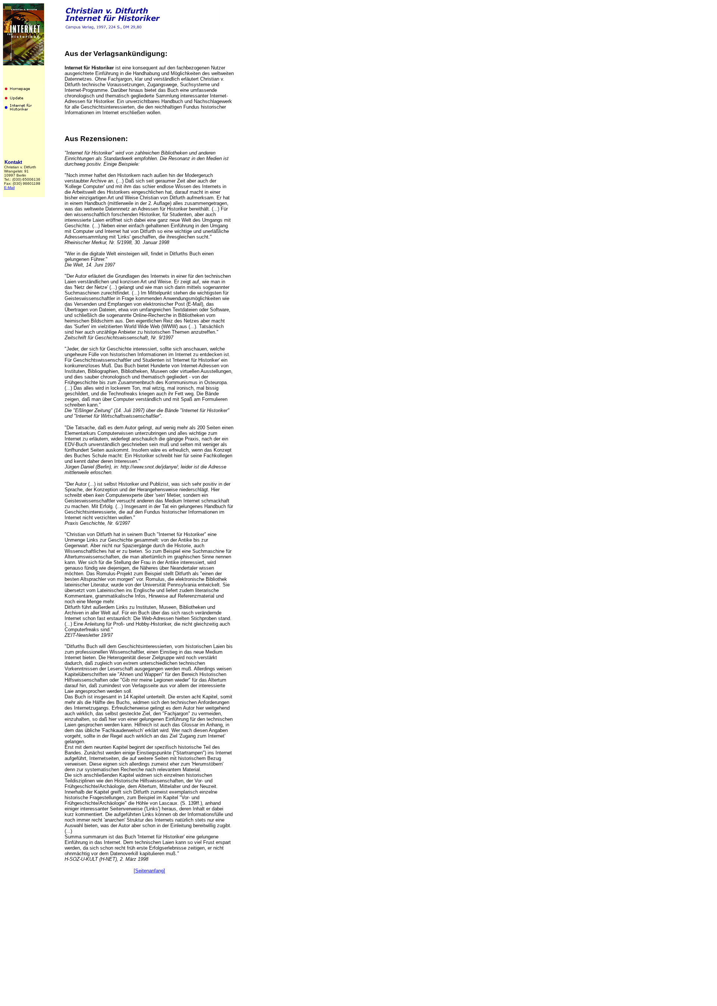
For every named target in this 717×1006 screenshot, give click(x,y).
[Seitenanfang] (149, 870)
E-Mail (9, 188)
